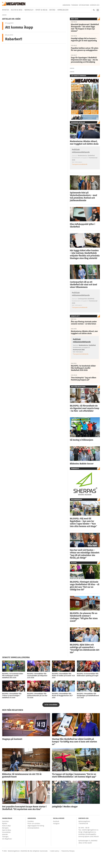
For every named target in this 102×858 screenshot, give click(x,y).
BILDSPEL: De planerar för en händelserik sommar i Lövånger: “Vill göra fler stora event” (84, 617)
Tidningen (74, 5)
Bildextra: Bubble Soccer (81, 463)
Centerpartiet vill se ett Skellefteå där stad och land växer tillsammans (83, 284)
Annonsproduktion (33, 828)
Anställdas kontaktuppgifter (87, 834)
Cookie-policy (54, 851)
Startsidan (5, 821)
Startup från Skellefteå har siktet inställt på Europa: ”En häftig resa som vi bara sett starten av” (74, 742)
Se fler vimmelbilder (51, 705)
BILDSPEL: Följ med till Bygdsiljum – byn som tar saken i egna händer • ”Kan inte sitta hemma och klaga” (83, 522)
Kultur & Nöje (16, 10)
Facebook (56, 821)
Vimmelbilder (62, 10)
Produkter (31, 821)
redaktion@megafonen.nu (90, 830)
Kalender (5, 834)
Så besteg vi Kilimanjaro (81, 440)
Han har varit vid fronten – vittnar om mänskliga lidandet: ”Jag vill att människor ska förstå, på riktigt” (85, 554)
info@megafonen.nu (89, 832)
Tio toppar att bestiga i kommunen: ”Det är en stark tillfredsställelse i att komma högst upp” (74, 775)
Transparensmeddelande (79, 164)
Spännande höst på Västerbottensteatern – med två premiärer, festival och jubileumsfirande (83, 196)
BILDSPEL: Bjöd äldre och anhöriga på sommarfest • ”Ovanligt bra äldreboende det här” (84, 648)
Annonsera (66, 5)
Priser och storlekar (34, 823)
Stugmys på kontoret (12, 739)
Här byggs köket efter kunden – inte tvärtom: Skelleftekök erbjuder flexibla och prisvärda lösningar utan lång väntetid (85, 254)
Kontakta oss (94, 5)
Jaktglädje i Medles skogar (65, 806)
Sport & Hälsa (41, 10)
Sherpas (71, 851)
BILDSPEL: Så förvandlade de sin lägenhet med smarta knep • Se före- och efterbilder (84, 408)
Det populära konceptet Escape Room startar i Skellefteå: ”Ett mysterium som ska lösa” (24, 808)
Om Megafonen (84, 5)
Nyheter (5, 10)
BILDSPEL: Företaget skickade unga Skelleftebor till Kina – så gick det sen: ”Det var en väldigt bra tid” (84, 586)
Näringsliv (29, 10)
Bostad (52, 10)
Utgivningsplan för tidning (36, 826)
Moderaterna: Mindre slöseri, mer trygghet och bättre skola (84, 142)
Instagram (56, 823)
